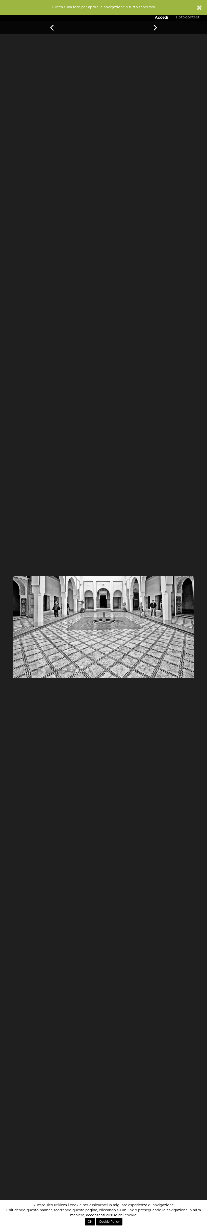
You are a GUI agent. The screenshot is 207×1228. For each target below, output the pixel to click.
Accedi (161, 17)
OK (90, 1221)
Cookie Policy (109, 1221)
